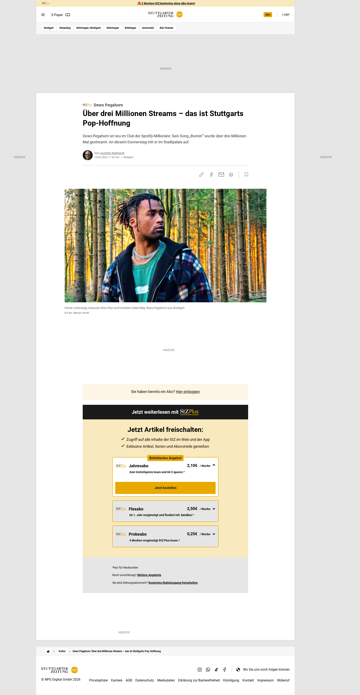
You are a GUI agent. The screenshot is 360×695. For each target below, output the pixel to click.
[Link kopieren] (201, 174)
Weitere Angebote (149, 575)
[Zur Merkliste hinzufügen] (245, 174)
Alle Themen (166, 27)
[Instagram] (199, 669)
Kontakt (248, 680)
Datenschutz (144, 680)
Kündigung (231, 680)
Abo (267, 14)
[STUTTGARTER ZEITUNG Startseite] (165, 14)
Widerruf (283, 680)
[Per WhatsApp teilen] (231, 174)
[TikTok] (216, 669)
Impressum (265, 680)
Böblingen (130, 27)
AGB (129, 680)
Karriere (116, 680)
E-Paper (57, 15)
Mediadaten (166, 680)
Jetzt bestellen (165, 488)
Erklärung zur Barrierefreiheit (199, 680)
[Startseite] (48, 651)
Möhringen (113, 27)
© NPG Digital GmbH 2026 (60, 679)
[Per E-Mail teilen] (221, 174)
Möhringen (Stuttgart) (88, 27)
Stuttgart (49, 27)
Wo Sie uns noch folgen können (266, 669)
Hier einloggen (188, 391)
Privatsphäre (98, 680)
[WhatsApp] (208, 669)
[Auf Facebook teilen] (211, 174)
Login (286, 14)
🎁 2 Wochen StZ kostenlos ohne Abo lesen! (166, 3)
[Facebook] (224, 669)
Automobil (148, 27)
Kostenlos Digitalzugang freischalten (173, 582)
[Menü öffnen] (43, 15)
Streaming (65, 27)
